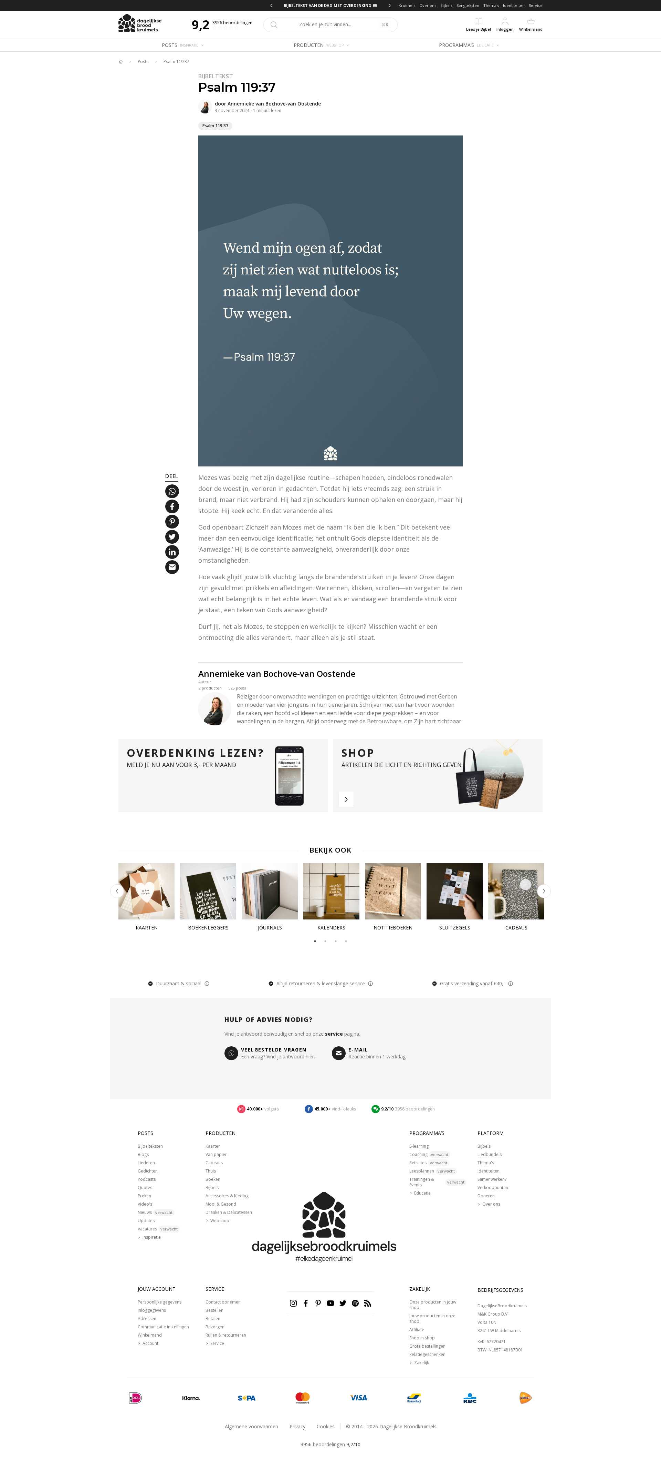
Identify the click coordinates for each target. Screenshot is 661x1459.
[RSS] (367, 1303)
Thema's (491, 5)
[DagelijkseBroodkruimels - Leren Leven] (120, 62)
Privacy (297, 1426)
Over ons (427, 5)
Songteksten (468, 5)
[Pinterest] (318, 1303)
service (334, 1033)
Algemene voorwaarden (251, 1426)
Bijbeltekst (215, 76)
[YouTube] (330, 1303)
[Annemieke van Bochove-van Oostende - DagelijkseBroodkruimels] (205, 106)
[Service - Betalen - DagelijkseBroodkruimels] (135, 1398)
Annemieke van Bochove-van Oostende (274, 103)
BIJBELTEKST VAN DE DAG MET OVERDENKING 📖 (330, 5)
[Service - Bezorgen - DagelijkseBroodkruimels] (525, 1398)
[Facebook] (305, 1303)
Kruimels (407, 5)
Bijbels (446, 5)
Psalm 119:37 (176, 62)
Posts (143, 62)
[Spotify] (355, 1303)
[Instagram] (293, 1303)
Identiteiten (514, 5)
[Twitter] (342, 1303)
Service (536, 5)
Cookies (326, 1426)
